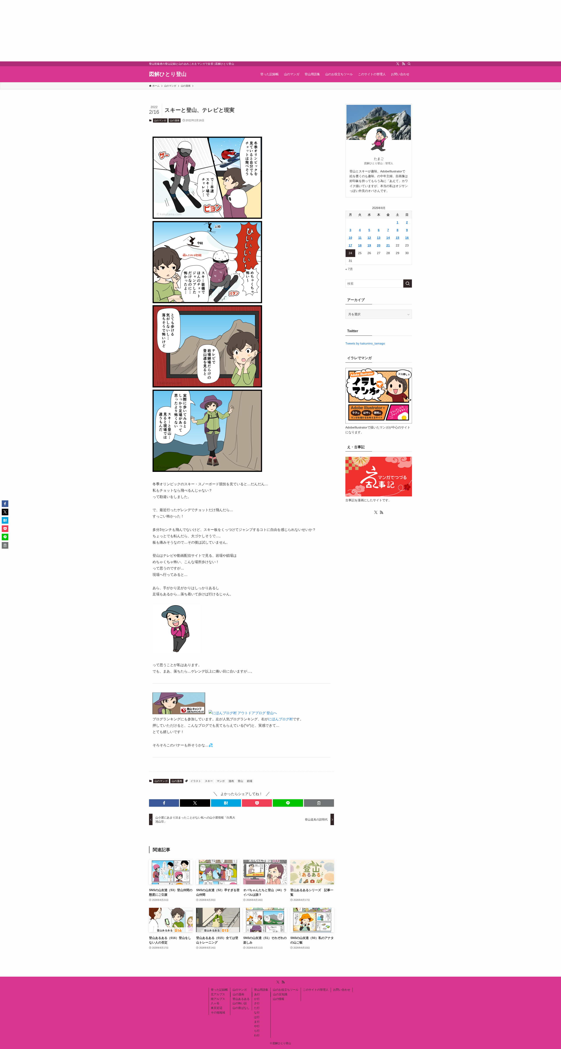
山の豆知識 (280, 994)
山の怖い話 (240, 1003)
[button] (164, 803)
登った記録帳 (219, 989)
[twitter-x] (398, 63)
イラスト (195, 781)
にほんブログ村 (280, 719)
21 (388, 245)
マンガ (221, 781)
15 (397, 237)
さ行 (257, 1003)
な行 (257, 1012)
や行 (257, 1026)
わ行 (257, 1035)
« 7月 (349, 269)
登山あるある (241, 999)
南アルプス (218, 999)
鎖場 (249, 781)
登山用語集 (261, 989)
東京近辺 (216, 1008)
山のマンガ (160, 120)
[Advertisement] (131, 30)
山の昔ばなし (241, 1008)
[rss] (403, 63)
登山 (240, 781)
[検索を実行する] (407, 283)
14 (388, 237)
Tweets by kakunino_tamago (365, 343)
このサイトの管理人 (315, 989)
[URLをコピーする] (319, 803)
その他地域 (218, 1012)
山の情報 (278, 999)
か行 (257, 999)
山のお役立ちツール (285, 989)
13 (378, 237)
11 (360, 237)
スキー (209, 781)
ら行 (257, 1030)
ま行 (257, 1021)
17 (350, 245)
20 (378, 245)
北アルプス (218, 994)
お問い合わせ (341, 989)
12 (369, 237)
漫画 (231, 781)
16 (407, 237)
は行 (257, 1017)
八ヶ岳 (215, 1003)
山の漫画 (174, 120)
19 (369, 245)
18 (360, 245)
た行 (257, 1008)
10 (350, 237)
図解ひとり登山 (167, 74)
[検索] (409, 63)
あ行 (257, 994)
